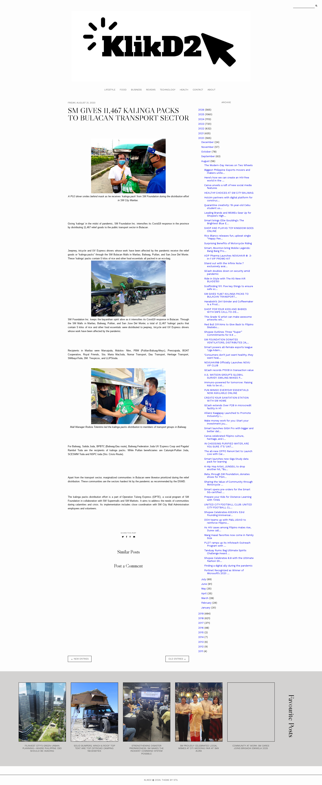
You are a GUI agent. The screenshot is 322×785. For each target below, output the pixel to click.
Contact (198, 89)
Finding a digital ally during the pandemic (228, 565)
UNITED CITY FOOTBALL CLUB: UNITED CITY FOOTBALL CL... (228, 506)
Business (136, 89)
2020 (201, 138)
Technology (167, 89)
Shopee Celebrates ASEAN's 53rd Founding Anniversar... (224, 514)
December (207, 142)
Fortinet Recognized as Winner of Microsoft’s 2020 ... (224, 572)
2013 (201, 642)
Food (123, 89)
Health (184, 89)
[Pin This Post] (130, 536)
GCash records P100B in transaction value (229, 370)
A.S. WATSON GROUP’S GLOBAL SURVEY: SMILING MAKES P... (223, 376)
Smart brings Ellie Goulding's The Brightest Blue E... (224, 222)
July (204, 579)
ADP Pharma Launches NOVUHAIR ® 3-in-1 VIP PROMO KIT (228, 257)
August (205, 161)
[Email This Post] (134, 536)
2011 (201, 651)
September (208, 156)
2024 (201, 119)
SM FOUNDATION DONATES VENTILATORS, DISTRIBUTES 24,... (226, 341)
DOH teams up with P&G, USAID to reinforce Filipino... (225, 521)
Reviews (150, 89)
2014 (201, 637)
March (205, 598)
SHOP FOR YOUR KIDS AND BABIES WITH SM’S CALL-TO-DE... (225, 311)
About (211, 89)
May (204, 588)
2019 (201, 613)
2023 (201, 123)
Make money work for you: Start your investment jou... (226, 422)
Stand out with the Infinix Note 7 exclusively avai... (224, 265)
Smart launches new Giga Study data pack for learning (226, 460)
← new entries (80, 658)
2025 (201, 114)
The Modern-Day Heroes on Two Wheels (228, 165)
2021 (201, 133)
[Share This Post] (126, 536)
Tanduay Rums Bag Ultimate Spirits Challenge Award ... (225, 552)
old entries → (177, 658)
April (204, 593)
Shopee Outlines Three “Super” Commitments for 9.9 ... (223, 333)
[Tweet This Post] (123, 536)
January (206, 607)
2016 (201, 627)
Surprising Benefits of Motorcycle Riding (228, 243)
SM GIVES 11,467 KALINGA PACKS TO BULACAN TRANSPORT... (226, 295)
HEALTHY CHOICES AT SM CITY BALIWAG (228, 192)
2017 (201, 623)
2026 (201, 109)
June (204, 584)
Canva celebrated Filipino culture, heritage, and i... (224, 437)
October (206, 151)
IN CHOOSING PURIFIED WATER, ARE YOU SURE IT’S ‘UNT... (226, 445)
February (206, 602)
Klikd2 (147, 780)
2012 (201, 646)
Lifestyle (109, 89)
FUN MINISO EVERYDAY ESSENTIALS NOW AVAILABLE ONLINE (226, 391)
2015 (201, 632)
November (207, 147)
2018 (201, 618)
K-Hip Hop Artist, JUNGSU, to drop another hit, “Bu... (224, 468)
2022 (201, 128)
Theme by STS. (170, 780)
